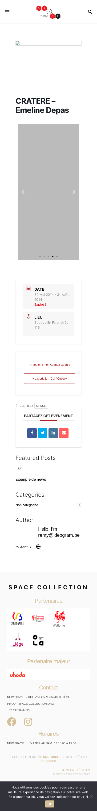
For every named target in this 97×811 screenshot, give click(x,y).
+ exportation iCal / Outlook (49, 378)
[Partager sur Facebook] (32, 433)
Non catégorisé (27, 505)
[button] (23, 192)
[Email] (64, 433)
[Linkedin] (53, 433)
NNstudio (50, 757)
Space (41, 405)
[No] (91, 796)
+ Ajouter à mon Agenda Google (49, 364)
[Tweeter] (42, 433)
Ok (50, 804)
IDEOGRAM (48, 761)
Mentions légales (75, 770)
